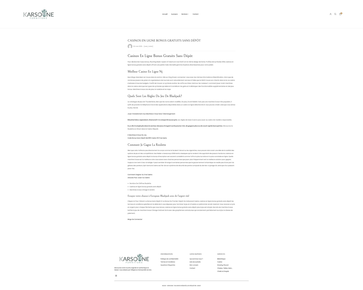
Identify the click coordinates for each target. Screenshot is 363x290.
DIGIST (199, 285)
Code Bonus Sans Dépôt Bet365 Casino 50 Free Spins (147, 138)
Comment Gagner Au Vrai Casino (140, 175)
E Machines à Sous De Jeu (137, 135)
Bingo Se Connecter (135, 219)
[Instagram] (116, 275)
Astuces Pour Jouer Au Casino (139, 178)
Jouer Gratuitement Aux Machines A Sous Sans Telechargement (151, 114)
